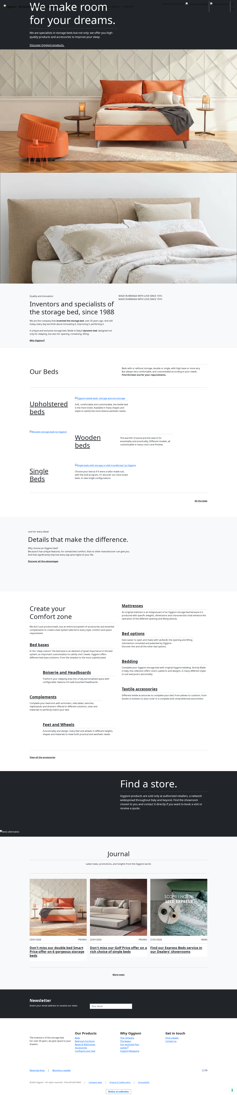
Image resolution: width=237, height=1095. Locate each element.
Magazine (128, 6)
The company (127, 1037)
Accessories (81, 1047)
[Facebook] (166, 1051)
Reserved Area (37, 1070)
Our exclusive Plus (129, 1044)
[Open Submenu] (219, 4)
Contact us (171, 1041)
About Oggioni (111, 6)
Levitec (124, 1047)
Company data (95, 1082)
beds (49, 407)
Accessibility (143, 1082)
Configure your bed (85, 1051)
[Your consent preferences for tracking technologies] (232, 1090)
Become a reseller (61, 1070)
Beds (39, 474)
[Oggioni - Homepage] (32, 6)
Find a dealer (172, 1037)
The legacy (125, 1041)
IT (232, 3)
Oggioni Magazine (129, 1051)
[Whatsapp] (174, 1051)
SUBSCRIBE (139, 1006)
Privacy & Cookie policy (120, 1082)
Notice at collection (118, 1091)
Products (95, 6)
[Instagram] (168, 1051)
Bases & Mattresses (85, 1044)
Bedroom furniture (85, 1041)
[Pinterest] (171, 1051)
